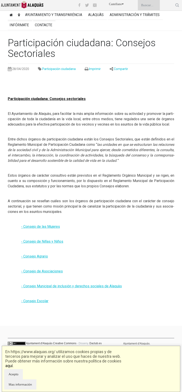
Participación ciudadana (59, 69)
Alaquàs (96, 15)
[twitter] (87, 5)
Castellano (115, 4)
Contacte (43, 25)
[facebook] (79, 5)
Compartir (121, 69)
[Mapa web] (18, 15)
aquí (9, 365)
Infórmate (19, 25)
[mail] (94, 5)
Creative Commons (64, 343)
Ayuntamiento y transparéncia (53, 15)
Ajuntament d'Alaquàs (39, 343)
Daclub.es (95, 343)
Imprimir (95, 69)
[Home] (10, 15)
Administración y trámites (135, 15)
